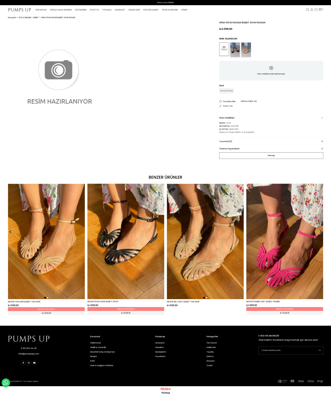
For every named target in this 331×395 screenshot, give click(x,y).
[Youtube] (34, 362)
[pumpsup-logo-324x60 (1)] (29, 339)
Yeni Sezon (211, 342)
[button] (45, 297)
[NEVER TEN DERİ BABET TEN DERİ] (46, 241)
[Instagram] (28, 362)
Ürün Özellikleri (226, 117)
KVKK (92, 361)
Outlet (209, 365)
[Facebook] (23, 362)
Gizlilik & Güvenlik (98, 347)
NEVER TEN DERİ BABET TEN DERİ (24, 302)
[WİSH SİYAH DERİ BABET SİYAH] (235, 49)
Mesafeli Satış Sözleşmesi (102, 351)
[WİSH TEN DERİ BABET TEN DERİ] (246, 49)
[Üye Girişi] (311, 9)
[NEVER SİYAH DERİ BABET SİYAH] (125, 241)
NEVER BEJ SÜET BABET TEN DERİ (183, 302)
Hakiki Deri (211, 347)
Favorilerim (160, 356)
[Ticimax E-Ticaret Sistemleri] (165, 393)
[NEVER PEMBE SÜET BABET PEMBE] (284, 241)
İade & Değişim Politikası (101, 365)
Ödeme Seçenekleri (229, 148)
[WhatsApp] (6, 383)
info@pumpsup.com (28, 353)
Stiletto (210, 356)
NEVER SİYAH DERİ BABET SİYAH (102, 301)
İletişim (93, 356)
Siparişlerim (160, 351)
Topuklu (210, 351)
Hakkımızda (95, 342)
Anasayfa (159, 342)
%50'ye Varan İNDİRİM (165, 2)
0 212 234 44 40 (29, 348)
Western (210, 361)
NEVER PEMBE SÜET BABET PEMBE (263, 301)
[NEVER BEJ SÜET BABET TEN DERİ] (205, 241)
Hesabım (159, 347)
